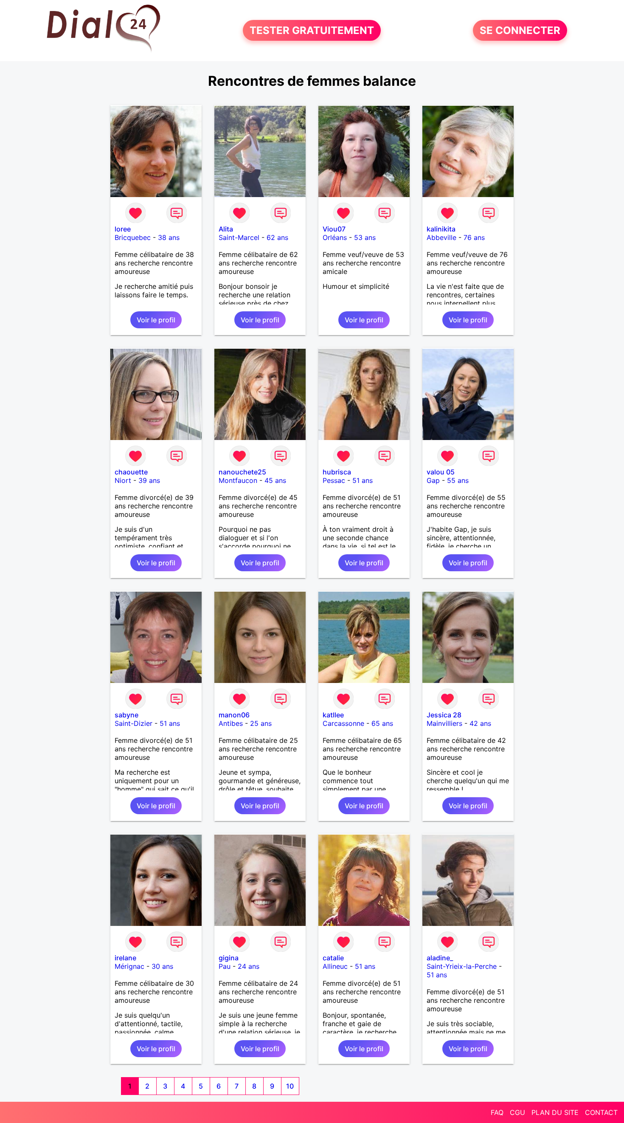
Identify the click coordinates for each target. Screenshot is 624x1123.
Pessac (334, 480)
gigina (229, 958)
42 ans (480, 723)
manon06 (234, 715)
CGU (517, 1112)
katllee (333, 715)
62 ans (277, 237)
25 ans (261, 723)
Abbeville (441, 237)
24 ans (248, 966)
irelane (125, 958)
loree (123, 229)
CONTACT (601, 1112)
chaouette (131, 472)
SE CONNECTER (520, 30)
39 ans (149, 480)
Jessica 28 (444, 715)
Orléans (335, 237)
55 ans (458, 480)
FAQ (497, 1112)
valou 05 (441, 472)
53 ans (365, 237)
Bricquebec (133, 237)
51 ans (362, 480)
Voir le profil (156, 320)
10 (290, 1086)
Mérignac (129, 966)
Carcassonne (343, 723)
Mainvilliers (444, 723)
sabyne (126, 715)
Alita (226, 229)
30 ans (162, 966)
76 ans (474, 237)
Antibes (231, 723)
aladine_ (440, 958)
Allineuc (335, 966)
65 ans (382, 723)
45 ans (275, 480)
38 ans (169, 237)
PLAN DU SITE (555, 1112)
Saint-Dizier (133, 723)
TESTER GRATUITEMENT (312, 30)
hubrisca (337, 472)
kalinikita (441, 229)
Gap (433, 480)
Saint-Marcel (239, 237)
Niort (123, 480)
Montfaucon (238, 480)
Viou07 (334, 229)
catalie (333, 958)
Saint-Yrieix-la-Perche (462, 966)
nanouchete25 (242, 472)
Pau (224, 966)
